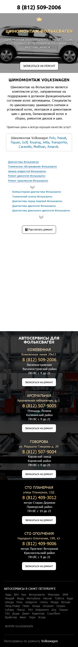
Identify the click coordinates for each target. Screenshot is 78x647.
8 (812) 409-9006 (39, 543)
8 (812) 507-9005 (39, 405)
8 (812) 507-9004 (39, 451)
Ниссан (47, 598)
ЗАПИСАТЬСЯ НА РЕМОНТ (39, 66)
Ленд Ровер (12, 606)
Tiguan (68, 40)
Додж (15, 613)
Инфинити (42, 609)
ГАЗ (7, 613)
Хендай (9, 598)
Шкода (9, 602)
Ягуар (42, 617)
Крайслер (11, 617)
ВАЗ (16, 594)
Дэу (54, 609)
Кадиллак (38, 613)
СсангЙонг (53, 613)
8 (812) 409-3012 (39, 497)
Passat (57, 40)
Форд (20, 598)
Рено (19, 602)
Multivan (31, 47)
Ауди (70, 598)
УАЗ (30, 609)
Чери (32, 617)
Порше (63, 609)
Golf (9, 43)
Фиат (23, 617)
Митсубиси (33, 598)
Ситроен (48, 606)
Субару (9, 609)
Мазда (54, 602)
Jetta (31, 43)
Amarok (45, 47)
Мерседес (54, 594)
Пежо (26, 606)
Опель (44, 602)
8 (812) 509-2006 (39, 7)
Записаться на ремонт (39, 382)
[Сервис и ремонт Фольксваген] (39, 19)
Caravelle (64, 43)
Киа (23, 594)
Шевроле (31, 602)
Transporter (46, 43)
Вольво (65, 602)
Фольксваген (37, 594)
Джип (25, 613)
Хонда (36, 606)
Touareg (20, 43)
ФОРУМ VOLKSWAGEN (19, 626)
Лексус (21, 609)
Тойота (59, 598)
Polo (47, 40)
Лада (8, 594)
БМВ (65, 594)
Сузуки (60, 606)
